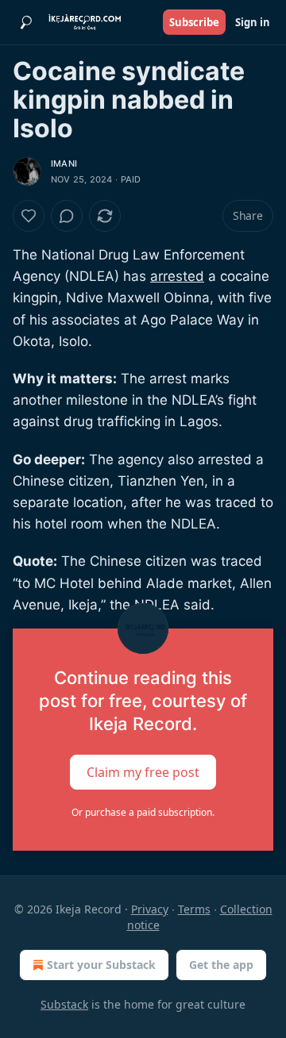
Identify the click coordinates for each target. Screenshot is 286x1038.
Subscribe (194, 22)
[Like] (28, 216)
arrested (177, 276)
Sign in (252, 22)
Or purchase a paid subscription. (143, 812)
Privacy (149, 909)
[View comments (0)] (67, 216)
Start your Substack (101, 964)
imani (64, 163)
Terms (194, 909)
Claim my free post (143, 772)
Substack (64, 1004)
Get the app (221, 964)
